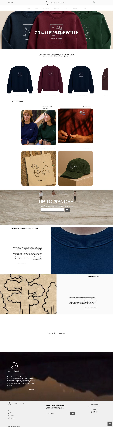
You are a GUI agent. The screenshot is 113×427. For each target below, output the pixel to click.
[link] (94, 2)
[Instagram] (97, 412)
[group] (56, 80)
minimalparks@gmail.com (94, 407)
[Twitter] (94, 412)
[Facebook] (92, 412)
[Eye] (38, 127)
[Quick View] (19, 79)
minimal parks (58, 3)
